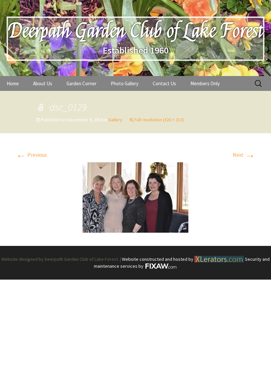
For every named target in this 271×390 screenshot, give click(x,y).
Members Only (205, 83)
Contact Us (164, 83)
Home (13, 83)
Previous (31, 154)
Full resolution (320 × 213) (159, 120)
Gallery (115, 120)
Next (244, 154)
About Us (42, 83)
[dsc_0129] (135, 196)
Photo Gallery (124, 83)
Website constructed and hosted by (158, 259)
